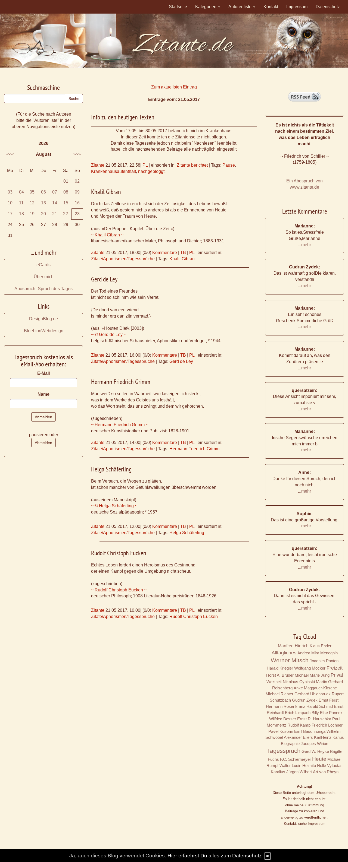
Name (43, 394)
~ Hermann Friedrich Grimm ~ (119, 424)
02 (77, 181)
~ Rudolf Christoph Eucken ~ (119, 590)
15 (65, 203)
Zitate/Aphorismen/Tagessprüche (123, 258)
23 (77, 213)
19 (32, 213)
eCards (43, 264)
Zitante (97, 165)
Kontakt (270, 6)
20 (43, 213)
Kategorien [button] (206, 6)
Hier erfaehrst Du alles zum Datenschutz (214, 855)
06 (43, 192)
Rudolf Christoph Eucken (193, 616)
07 (54, 192)
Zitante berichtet (192, 165)
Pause (228, 165)
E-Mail (43, 373)
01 (65, 181)
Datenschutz (328, 6)
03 (10, 192)
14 (54, 203)
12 (32, 203)
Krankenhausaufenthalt (113, 171)
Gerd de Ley (181, 361)
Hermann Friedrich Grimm (194, 448)
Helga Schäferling (186, 532)
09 (77, 192)
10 (10, 203)
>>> (77, 154)
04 (21, 192)
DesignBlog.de (43, 318)
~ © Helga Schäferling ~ (114, 505)
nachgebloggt (151, 171)
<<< (10, 154)
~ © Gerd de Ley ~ (108, 334)
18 (21, 213)
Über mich (44, 276)
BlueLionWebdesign (43, 330)
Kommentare (164, 252)
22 (65, 213)
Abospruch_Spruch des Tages (43, 288)
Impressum (296, 6)
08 (65, 192)
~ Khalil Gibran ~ (107, 235)
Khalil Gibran (182, 258)
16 (77, 203)
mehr (306, 244)
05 (32, 192)
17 (10, 213)
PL (145, 165)
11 (21, 203)
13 (43, 203)
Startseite (178, 6)
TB (183, 252)
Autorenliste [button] (240, 6)
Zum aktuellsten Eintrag (174, 87)
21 (54, 213)
